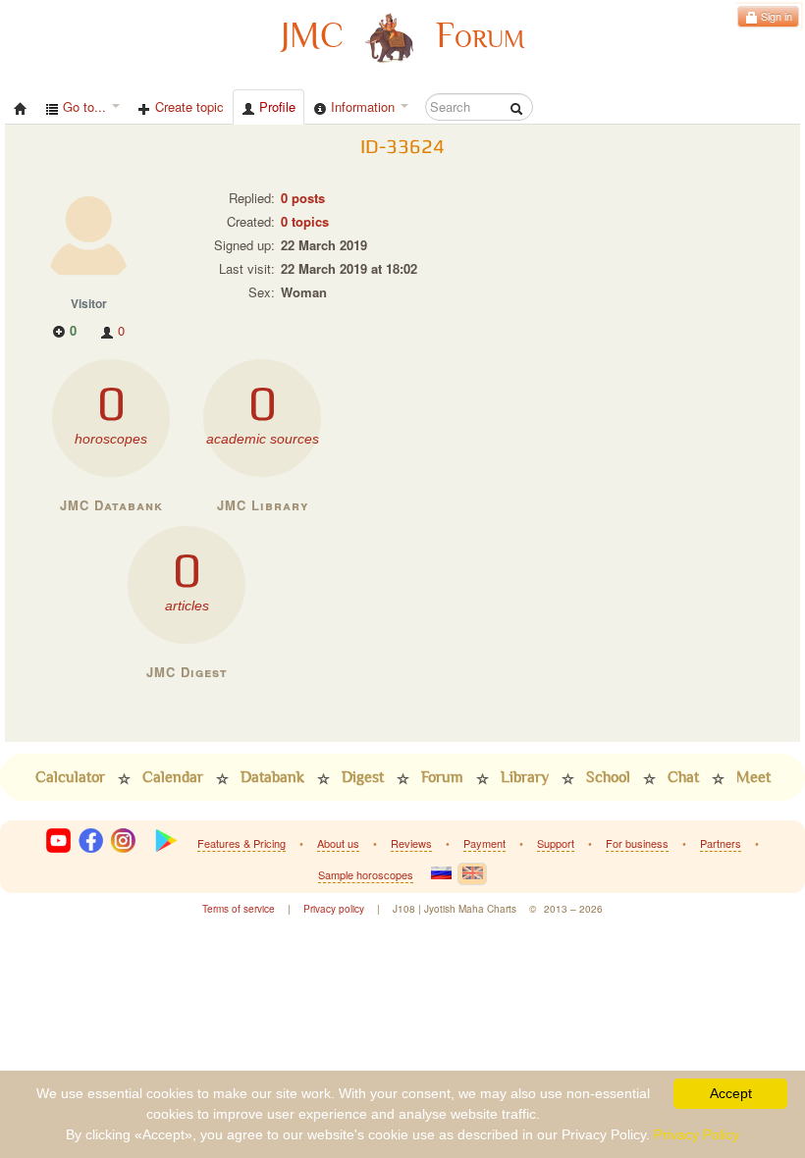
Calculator (70, 777)
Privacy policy (333, 909)
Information (363, 106)
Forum (442, 777)
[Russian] (441, 873)
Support (555, 843)
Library (525, 777)
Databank (272, 777)
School (608, 777)
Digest (363, 777)
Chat (683, 777)
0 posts (303, 197)
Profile (275, 106)
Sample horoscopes (365, 874)
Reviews (411, 843)
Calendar (172, 777)
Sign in (775, 16)
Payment (484, 843)
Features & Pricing (241, 843)
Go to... (84, 106)
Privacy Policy (696, 1134)
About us (338, 843)
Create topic (187, 106)
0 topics (305, 221)
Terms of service (238, 909)
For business (637, 843)
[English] (472, 874)
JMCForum (402, 36)
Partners (720, 843)
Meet (753, 777)
